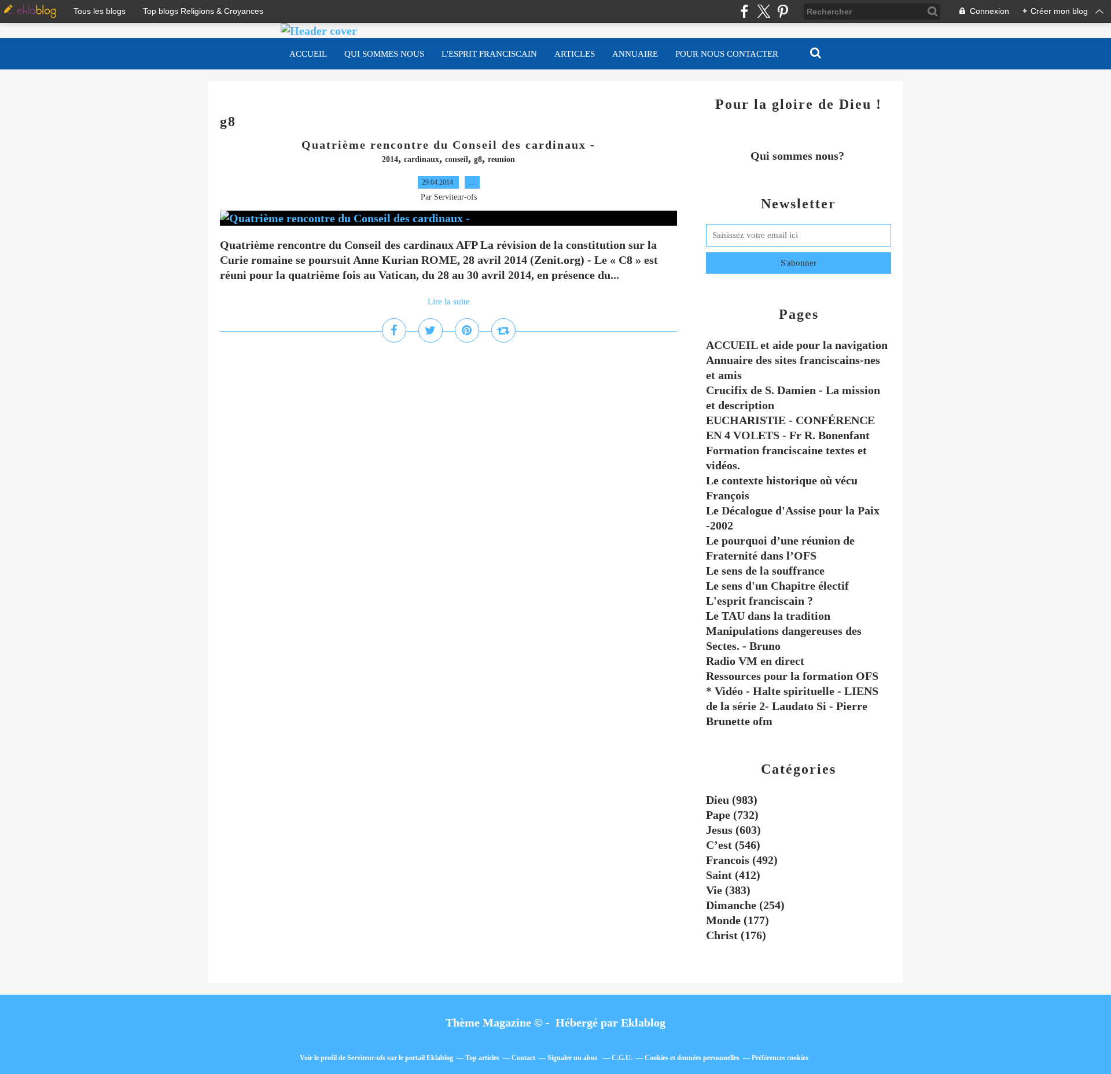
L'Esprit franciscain (489, 53)
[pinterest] (782, 11)
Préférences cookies (780, 1058)
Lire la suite (449, 301)
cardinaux (421, 159)
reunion (501, 159)
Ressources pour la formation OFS (792, 676)
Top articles (482, 1058)
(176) (736, 935)
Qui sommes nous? (799, 155)
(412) (733, 875)
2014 (390, 159)
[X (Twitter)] (763, 11)
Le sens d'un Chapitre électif (777, 585)
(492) (742, 860)
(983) (731, 799)
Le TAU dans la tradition (768, 615)
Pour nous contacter (726, 53)
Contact (523, 1058)
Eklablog (643, 1022)
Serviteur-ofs (366, 1058)
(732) (732, 814)
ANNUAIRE (635, 53)
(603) (733, 829)
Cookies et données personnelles (692, 1058)
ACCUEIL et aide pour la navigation (797, 345)
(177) (737, 920)
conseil (456, 159)
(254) (745, 905)
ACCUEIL (308, 53)
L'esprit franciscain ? (759, 600)
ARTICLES (574, 53)
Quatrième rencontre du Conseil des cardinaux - (448, 144)
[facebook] (744, 11)
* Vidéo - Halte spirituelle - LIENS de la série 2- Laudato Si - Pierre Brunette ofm (792, 706)
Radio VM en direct (755, 660)
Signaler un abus (573, 1058)
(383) (728, 890)
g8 (478, 159)
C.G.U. (622, 1058)
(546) (733, 844)
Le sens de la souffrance (765, 570)
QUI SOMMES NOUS (384, 53)
